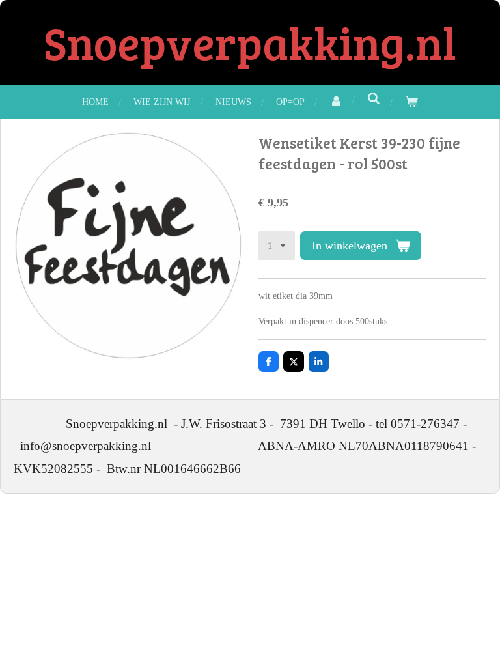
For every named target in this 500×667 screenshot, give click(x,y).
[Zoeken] (373, 99)
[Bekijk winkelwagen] (411, 102)
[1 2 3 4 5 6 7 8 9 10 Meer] (276, 245)
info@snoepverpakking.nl (85, 446)
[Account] (336, 102)
